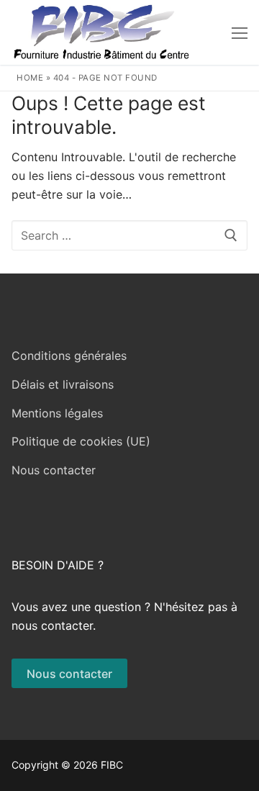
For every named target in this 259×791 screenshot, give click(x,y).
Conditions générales (69, 355)
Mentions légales (57, 413)
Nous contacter (54, 470)
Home (30, 78)
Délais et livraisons (63, 384)
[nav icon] (239, 32)
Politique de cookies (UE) (81, 441)
